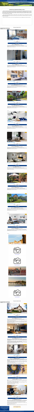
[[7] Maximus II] (17, 157)
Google (8, 406)
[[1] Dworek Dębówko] (17, 308)
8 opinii (19, 64)
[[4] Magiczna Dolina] (17, 370)
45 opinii (20, 105)
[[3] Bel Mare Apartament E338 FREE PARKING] (17, 349)
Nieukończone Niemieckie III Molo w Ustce (17, 406)
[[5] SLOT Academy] (17, 390)
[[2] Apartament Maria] (17, 329)
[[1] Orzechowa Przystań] (17, 35)
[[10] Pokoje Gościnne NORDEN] (17, 219)
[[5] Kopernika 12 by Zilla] (17, 116)
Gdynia (25, 385)
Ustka (25, 91)
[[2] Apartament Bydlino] (17, 55)
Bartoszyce (25, 303)
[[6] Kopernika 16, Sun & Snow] (17, 137)
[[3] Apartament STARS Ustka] (17, 75)
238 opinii (20, 44)
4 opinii (20, 146)
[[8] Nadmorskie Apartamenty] (17, 178)
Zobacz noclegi (17, 43)
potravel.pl (33, 0)
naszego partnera (15, 87)
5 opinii (20, 228)
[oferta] (21, 59)
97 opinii (20, 187)
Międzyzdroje (25, 344)
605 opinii (19, 318)
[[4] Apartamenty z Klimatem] (17, 96)
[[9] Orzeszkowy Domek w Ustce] (17, 198)
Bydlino (25, 50)
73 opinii (19, 338)
